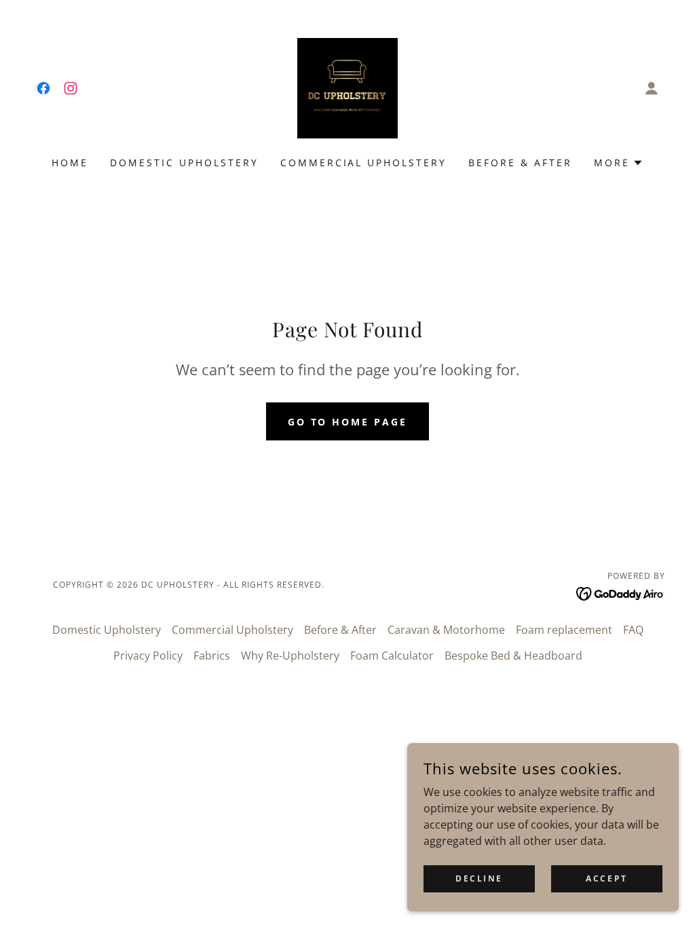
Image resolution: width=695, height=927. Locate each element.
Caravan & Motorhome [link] (446, 629)
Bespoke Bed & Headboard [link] (513, 655)
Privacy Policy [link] (148, 655)
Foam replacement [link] (564, 629)
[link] (43, 88)
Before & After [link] (520, 162)
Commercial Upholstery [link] (363, 162)
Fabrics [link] (211, 655)
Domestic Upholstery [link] (184, 162)
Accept (606, 878)
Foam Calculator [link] (392, 655)
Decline (479, 878)
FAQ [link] (633, 629)
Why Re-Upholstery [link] (290, 655)
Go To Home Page (348, 421)
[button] (651, 88)
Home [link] (70, 162)
